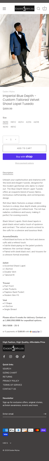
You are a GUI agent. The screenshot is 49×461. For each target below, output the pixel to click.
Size (5, 117)
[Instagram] (10, 356)
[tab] (9, 172)
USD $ (5, 443)
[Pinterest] (17, 356)
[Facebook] (4, 356)
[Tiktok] (23, 356)
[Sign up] (45, 414)
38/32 (13, 122)
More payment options (24, 163)
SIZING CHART (10, 372)
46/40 (5, 127)
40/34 (21, 122)
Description (8, 172)
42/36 (28, 122)
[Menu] (4, 9)
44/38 (36, 122)
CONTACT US (9, 389)
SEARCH (7, 368)
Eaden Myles (9, 91)
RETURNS (7, 376)
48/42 (13, 127)
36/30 (5, 122)
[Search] (39, 9)
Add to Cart (24, 148)
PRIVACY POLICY (11, 381)
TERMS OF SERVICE (12, 385)
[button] (24, 331)
